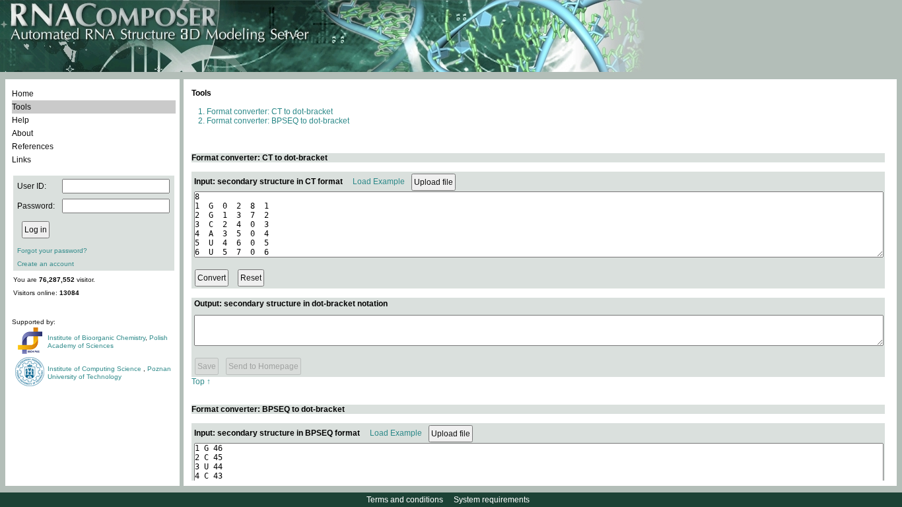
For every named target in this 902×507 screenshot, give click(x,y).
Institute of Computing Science (95, 368)
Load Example (379, 181)
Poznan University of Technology (109, 372)
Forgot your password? (52, 250)
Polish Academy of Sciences (108, 341)
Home (23, 93)
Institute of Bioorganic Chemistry (96, 337)
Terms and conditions (404, 499)
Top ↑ (201, 381)
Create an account (45, 263)
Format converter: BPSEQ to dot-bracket (278, 120)
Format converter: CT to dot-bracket (270, 111)
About (22, 133)
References (32, 146)
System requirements (492, 499)
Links (21, 159)
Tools (21, 107)
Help (20, 120)
